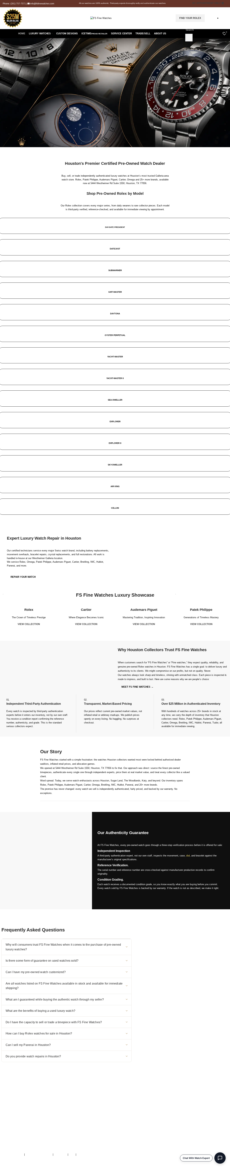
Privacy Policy (84, 1154)
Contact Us (147, 1119)
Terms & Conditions (13, 1154)
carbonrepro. (78, 1166)
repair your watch (23, 577)
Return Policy (148, 1126)
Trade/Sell (146, 1115)
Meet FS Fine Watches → (137, 686)
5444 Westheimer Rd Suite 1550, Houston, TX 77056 (118, 183)
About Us (146, 1107)
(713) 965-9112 (75, 1111)
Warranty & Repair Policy (38, 1154)
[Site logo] (101, 18)
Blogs (144, 1134)
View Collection (29, 624)
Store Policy (60, 1154)
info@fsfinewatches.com (42, 3)
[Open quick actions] (220, 1158)
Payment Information (152, 1130)
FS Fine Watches (23, 1166)
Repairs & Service (150, 1111)
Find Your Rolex (190, 18)
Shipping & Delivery (151, 1122)
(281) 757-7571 (18, 3)
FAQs (72, 1154)
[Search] (189, 37)
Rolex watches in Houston (152, 666)
